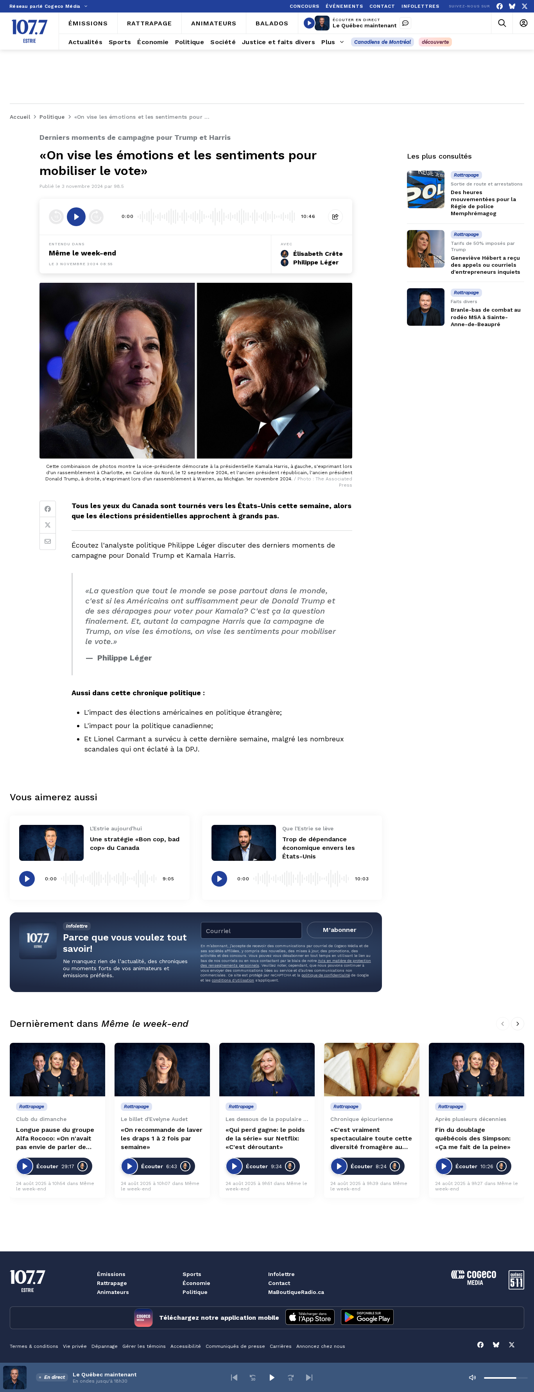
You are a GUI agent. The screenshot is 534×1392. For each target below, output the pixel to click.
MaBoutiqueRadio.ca (296, 1292)
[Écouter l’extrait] (76, 216)
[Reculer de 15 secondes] (56, 216)
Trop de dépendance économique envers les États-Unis (318, 847)
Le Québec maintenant (364, 25)
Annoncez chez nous (320, 1346)
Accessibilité (185, 1346)
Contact (279, 1283)
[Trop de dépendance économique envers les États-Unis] (243, 843)
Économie (196, 1283)
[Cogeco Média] (473, 1283)
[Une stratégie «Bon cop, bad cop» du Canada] (51, 843)
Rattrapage (112, 1283)
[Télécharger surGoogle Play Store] (367, 1317)
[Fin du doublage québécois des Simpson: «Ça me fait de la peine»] (476, 1069)
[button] (234, 1377)
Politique (195, 1292)
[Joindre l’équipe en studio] (405, 23)
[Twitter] (47, 525)
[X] (524, 6)
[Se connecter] (523, 23)
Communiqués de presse (235, 1346)
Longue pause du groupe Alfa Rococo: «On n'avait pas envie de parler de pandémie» (55, 1138)
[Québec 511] (516, 1287)
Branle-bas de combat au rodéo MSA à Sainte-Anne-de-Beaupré (486, 317)
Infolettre (281, 1274)
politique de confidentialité (325, 975)
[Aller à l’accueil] (29, 31)
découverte (435, 42)
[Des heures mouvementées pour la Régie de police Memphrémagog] (425, 189)
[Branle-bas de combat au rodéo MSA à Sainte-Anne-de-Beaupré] (425, 307)
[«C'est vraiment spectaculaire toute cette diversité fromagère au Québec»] (371, 1069)
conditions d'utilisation (233, 980)
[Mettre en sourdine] (472, 1377)
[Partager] (335, 216)
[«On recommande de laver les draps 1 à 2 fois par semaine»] (162, 1069)
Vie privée (75, 1346)
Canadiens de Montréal (382, 42)
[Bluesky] (512, 6)
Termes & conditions (34, 1346)
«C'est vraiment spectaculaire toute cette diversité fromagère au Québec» (371, 1138)
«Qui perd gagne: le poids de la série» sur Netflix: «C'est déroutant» (265, 1138)
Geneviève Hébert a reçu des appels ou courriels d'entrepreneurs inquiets (485, 265)
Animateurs (113, 1292)
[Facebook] (499, 6)
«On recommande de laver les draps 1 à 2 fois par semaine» (161, 1138)
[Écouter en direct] (309, 23)
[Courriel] (47, 542)
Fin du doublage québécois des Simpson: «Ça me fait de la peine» (473, 1138)
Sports (192, 1274)
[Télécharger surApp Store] (310, 1317)
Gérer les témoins (144, 1346)
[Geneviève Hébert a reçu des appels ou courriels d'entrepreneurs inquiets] (425, 249)
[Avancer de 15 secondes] (96, 216)
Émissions (111, 1274)
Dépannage (104, 1346)
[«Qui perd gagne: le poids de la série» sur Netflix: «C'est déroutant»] (267, 1069)
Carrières (281, 1346)
